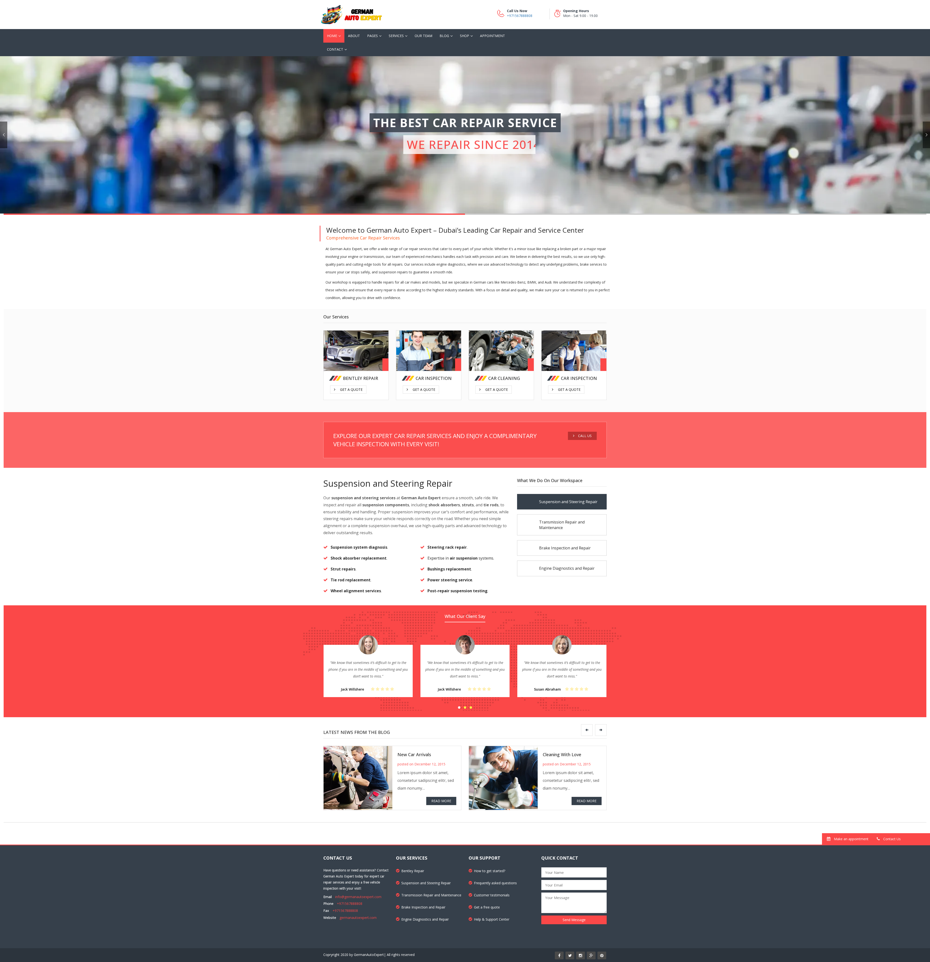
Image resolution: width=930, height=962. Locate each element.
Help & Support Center (491, 919)
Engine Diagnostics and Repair (425, 919)
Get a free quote (487, 907)
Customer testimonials (492, 895)
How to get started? (489, 871)
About (354, 35)
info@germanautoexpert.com (358, 896)
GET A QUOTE (351, 356)
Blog (444, 35)
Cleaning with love (562, 754)
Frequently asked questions (495, 883)
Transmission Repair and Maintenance (431, 895)
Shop (464, 35)
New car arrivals (414, 754)
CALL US (585, 435)
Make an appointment (850, 839)
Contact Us (891, 839)
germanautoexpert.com (358, 917)
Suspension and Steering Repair (426, 883)
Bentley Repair (412, 871)
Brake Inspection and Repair (423, 907)
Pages (372, 35)
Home (332, 35)
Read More (441, 801)
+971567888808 (519, 15)
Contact (335, 49)
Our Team (423, 35)
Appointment (492, 35)
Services (396, 35)
